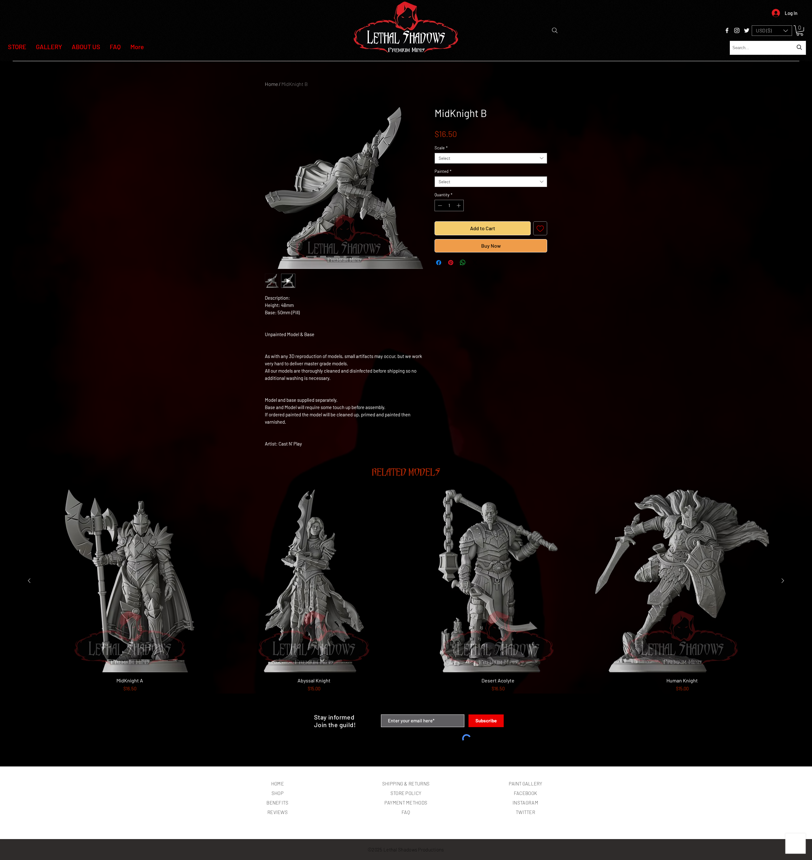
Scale (441, 147)
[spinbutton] (449, 205)
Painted (443, 171)
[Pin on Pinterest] (451, 262)
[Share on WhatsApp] (463, 262)
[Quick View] (129, 581)
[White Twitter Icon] (746, 30)
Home (271, 84)
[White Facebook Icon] (727, 30)
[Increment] (459, 205)
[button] (772, 30)
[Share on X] (475, 262)
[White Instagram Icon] (736, 30)
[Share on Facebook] (438, 262)
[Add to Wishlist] (540, 228)
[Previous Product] (29, 580)
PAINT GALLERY (525, 783)
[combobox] (768, 48)
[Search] (554, 30)
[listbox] (772, 30)
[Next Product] (783, 580)
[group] (406, 599)
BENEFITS (277, 802)
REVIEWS (277, 812)
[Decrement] (439, 205)
